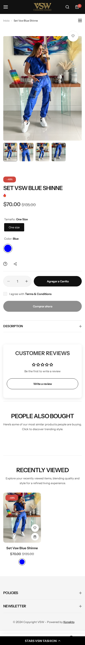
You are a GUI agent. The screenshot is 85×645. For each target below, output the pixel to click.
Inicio (6, 20)
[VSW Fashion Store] (42, 7)
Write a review (42, 384)
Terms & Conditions (38, 294)
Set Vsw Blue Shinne (22, 548)
